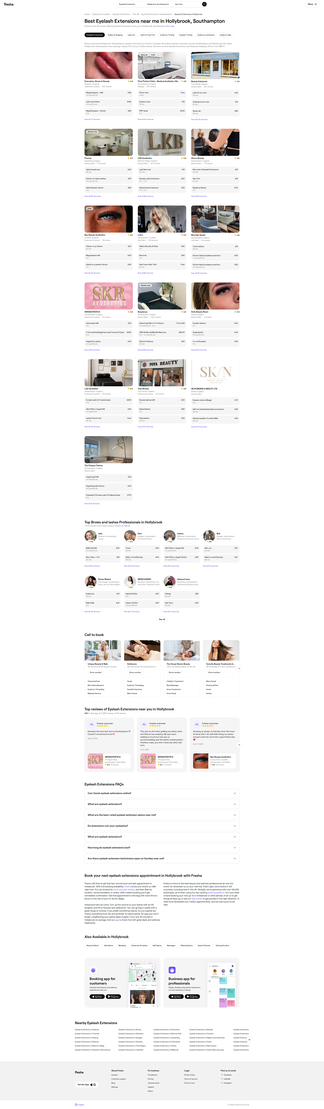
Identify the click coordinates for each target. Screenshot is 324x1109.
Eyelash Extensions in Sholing (86, 1038)
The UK (136, 14)
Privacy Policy (189, 1075)
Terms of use (189, 1083)
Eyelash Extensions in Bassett (201, 1030)
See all (162, 619)
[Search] (204, 4)
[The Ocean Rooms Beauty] (182, 668)
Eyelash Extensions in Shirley (165, 1046)
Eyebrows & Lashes (101, 14)
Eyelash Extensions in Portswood (166, 1030)
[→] (239, 668)
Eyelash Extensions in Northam (131, 1042)
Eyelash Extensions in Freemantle (167, 1042)
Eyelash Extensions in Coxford (201, 1034)
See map (170, 26)
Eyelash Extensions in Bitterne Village (89, 1046)
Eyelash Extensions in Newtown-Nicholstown (92, 1050)
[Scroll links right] (249, 1040)
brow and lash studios (124, 889)
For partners (152, 1075)
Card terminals (153, 1083)
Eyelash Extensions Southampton (157, 14)
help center (196, 899)
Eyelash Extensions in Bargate (130, 1038)
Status (150, 1091)
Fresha (127, 886)
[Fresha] (9, 4)
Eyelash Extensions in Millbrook (166, 1050)
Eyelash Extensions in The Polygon (132, 1046)
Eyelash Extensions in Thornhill (87, 1034)
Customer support (118, 1079)
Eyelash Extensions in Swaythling (167, 1038)
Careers (114, 1075)
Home (87, 14)
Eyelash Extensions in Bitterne (87, 1042)
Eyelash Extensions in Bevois (130, 1030)
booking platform (216, 892)
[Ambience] (142, 668)
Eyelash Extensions (121, 14)
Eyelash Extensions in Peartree (87, 1030)
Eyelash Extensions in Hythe (200, 1042)
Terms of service (190, 1079)
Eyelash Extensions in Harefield (131, 1050)
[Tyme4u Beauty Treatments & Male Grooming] (221, 668)
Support (151, 1087)
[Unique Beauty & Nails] (103, 668)
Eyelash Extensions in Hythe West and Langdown (207, 1050)
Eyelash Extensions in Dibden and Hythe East (207, 1038)
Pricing (150, 1079)
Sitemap (114, 1087)
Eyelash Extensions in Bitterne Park (167, 1034)
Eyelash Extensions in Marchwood (202, 1046)
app (117, 920)
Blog (113, 1083)
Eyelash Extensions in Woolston (131, 1034)
